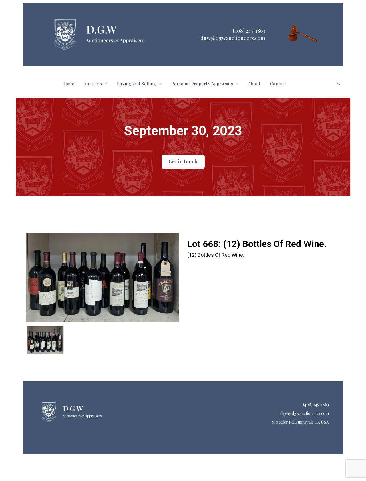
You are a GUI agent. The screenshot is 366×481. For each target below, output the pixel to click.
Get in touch (183, 161)
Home (68, 83)
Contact (278, 83)
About (254, 83)
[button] (95, 84)
